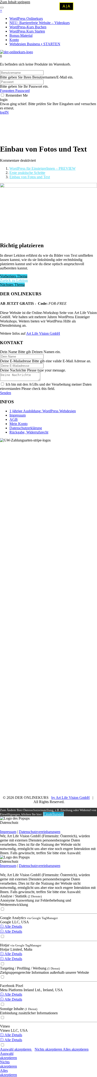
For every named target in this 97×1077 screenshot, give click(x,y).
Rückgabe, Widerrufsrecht (28, 432)
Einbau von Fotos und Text (29, 177)
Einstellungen (53, 814)
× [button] (1, 10)
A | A (66, 6)
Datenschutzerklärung (25, 428)
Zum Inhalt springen (15, 2)
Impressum (17, 415)
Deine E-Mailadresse (15, 361)
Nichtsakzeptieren (8, 1064)
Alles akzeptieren (76, 1049)
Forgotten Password (15, 91)
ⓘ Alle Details (11, 926)
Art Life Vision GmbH (43, 333)
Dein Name (8, 352)
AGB (13, 419)
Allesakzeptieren (8, 1073)
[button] (4, 100)
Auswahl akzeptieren (16, 1049)
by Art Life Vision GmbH (70, 798)
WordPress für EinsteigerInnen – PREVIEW (42, 168)
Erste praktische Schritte (27, 173)
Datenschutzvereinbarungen (39, 832)
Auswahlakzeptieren (8, 1056)
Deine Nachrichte (13, 370)
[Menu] (2, 7)
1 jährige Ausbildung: (42, 411)
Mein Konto (18, 424)
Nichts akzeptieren (49, 1049)
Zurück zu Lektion (14, 280)
